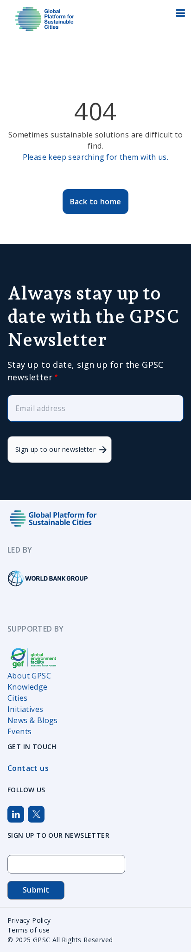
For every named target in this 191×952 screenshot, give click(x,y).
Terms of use (28, 930)
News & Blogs (32, 720)
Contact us (28, 768)
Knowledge (27, 687)
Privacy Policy (29, 920)
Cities (17, 698)
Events (19, 731)
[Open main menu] (179, 15)
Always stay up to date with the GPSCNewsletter (93, 316)
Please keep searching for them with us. (96, 157)
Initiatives (25, 709)
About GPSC (29, 676)
